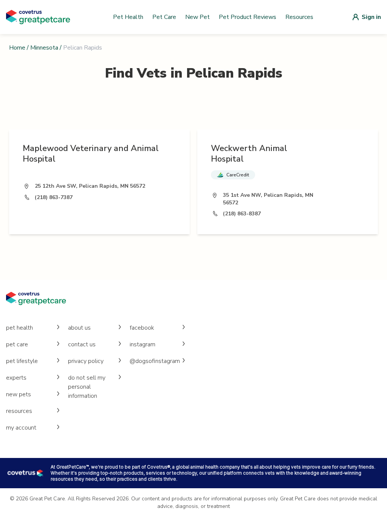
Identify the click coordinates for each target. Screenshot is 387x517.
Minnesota (44, 48)
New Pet (197, 17)
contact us (82, 344)
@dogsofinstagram (155, 361)
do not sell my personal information (86, 387)
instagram (142, 344)
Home (17, 48)
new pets (18, 394)
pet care (17, 344)
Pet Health (128, 17)
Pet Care (164, 17)
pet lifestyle (22, 361)
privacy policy (86, 361)
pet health (19, 328)
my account (21, 428)
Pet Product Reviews (247, 17)
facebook (142, 328)
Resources (299, 17)
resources (19, 411)
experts (16, 378)
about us (79, 328)
